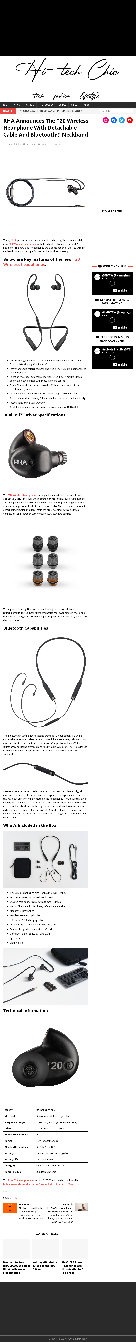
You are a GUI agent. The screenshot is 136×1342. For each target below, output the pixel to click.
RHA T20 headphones (20, 1180)
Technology (46, 104)
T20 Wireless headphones (41, 261)
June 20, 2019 (14, 143)
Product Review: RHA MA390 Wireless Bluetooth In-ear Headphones (16, 1268)
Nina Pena (31, 143)
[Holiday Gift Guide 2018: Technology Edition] (45, 1249)
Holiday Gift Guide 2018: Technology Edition (44, 1266)
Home (5, 104)
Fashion (29, 104)
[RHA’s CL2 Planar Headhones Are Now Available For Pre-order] (75, 1249)
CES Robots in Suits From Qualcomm (114, 338)
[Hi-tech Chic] (68, 99)
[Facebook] (114, 120)
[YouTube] (130, 120)
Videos (75, 104)
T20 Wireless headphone (22, 244)
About (87, 104)
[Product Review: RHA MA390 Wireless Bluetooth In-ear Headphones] (16, 1249)
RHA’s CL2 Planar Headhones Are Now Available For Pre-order (74, 1268)
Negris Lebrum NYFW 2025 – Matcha (114, 301)
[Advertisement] (68, 30)
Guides (62, 104)
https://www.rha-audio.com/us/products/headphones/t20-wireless (41, 1184)
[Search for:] (116, 110)
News (17, 104)
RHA (13, 240)
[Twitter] (122, 120)
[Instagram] (106, 120)
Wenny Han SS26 (114, 266)
